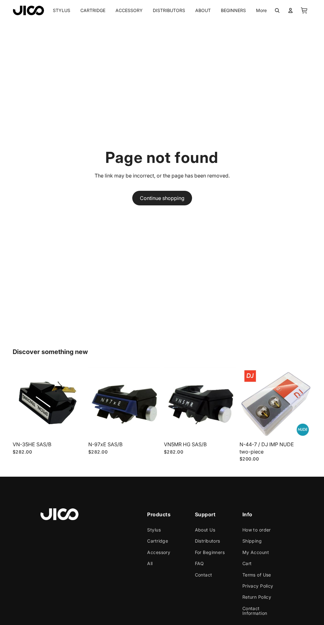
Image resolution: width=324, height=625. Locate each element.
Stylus (154, 529)
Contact (203, 574)
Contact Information (254, 610)
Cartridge (157, 541)
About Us (205, 529)
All (150, 563)
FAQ (199, 563)
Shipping (252, 541)
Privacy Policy (257, 585)
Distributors (207, 541)
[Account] (290, 10)
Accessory (158, 552)
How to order (256, 529)
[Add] (74, 429)
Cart (247, 563)
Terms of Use (256, 574)
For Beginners (210, 552)
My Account (255, 552)
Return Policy (256, 597)
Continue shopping (162, 198)
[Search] (277, 10)
